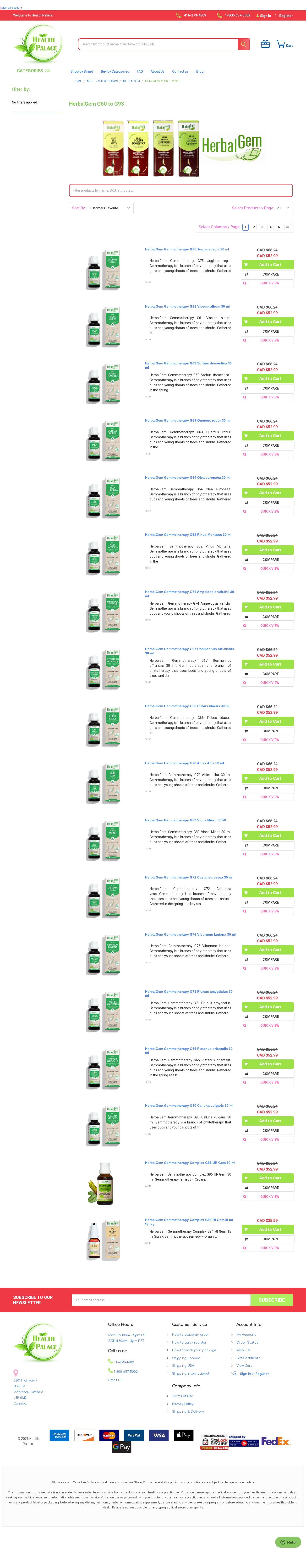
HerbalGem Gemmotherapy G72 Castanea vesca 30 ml (189, 877)
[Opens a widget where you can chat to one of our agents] (288, 1543)
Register (286, 16)
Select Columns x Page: (219, 226)
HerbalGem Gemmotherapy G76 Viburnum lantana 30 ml (190, 934)
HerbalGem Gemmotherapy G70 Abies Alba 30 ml (184, 763)
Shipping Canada (186, 1358)
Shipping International (190, 1373)
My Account (246, 1334)
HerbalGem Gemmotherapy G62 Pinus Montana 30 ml (188, 535)
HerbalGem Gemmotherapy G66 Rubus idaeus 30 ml (187, 706)
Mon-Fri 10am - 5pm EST (127, 1335)
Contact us (180, 71)
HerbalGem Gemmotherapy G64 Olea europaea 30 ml (187, 477)
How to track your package (194, 1350)
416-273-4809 (123, 1362)
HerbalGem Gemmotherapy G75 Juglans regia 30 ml (187, 249)
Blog (200, 71)
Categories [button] (30, 70)
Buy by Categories (115, 71)
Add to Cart (270, 264)
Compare (270, 274)
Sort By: (79, 208)
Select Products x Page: (253, 208)
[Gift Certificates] (263, 44)
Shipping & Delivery (188, 1411)
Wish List (243, 1350)
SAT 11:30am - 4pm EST (126, 1341)
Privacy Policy (182, 1404)
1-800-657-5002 (125, 1371)
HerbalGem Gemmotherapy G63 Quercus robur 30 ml (187, 420)
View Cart (244, 1365)
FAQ (140, 71)
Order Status (247, 1342)
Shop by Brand (82, 71)
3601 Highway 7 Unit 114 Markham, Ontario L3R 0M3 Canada (28, 1392)
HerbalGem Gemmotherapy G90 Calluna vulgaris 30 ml (189, 1105)
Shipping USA (183, 1365)
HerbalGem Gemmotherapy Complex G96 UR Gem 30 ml (190, 1163)
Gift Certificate (248, 1358)
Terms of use (182, 1396)
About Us (157, 71)
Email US (115, 1380)
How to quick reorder (189, 1342)
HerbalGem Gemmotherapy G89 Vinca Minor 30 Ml (185, 820)
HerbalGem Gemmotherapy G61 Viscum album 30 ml (187, 306)
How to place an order (190, 1334)
